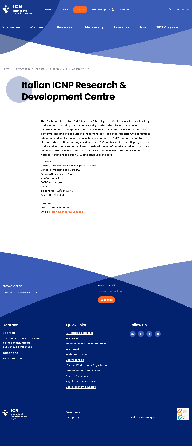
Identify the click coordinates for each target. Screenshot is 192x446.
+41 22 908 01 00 (12, 358)
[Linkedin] (133, 334)
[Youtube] (158, 334)
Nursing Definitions (77, 376)
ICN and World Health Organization (87, 365)
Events (49, 9)
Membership (94, 27)
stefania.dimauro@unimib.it (66, 212)
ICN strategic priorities (79, 333)
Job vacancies (75, 360)
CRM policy (73, 417)
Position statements (78, 354)
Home (6, 68)
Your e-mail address (108, 285)
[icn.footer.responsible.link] (183, 414)
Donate (80, 9)
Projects (40, 68)
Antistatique (147, 417)
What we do (38, 27)
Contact (63, 9)
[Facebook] (149, 334)
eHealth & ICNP (58, 68)
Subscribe (106, 300)
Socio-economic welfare (81, 387)
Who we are (11, 27)
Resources (121, 27)
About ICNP (79, 68)
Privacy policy (74, 412)
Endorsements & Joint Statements (87, 343)
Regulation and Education (82, 381)
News (143, 27)
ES (188, 9)
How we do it (66, 27)
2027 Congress (167, 27)
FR (183, 9)
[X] (141, 334)
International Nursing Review (83, 370)
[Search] (170, 9)
